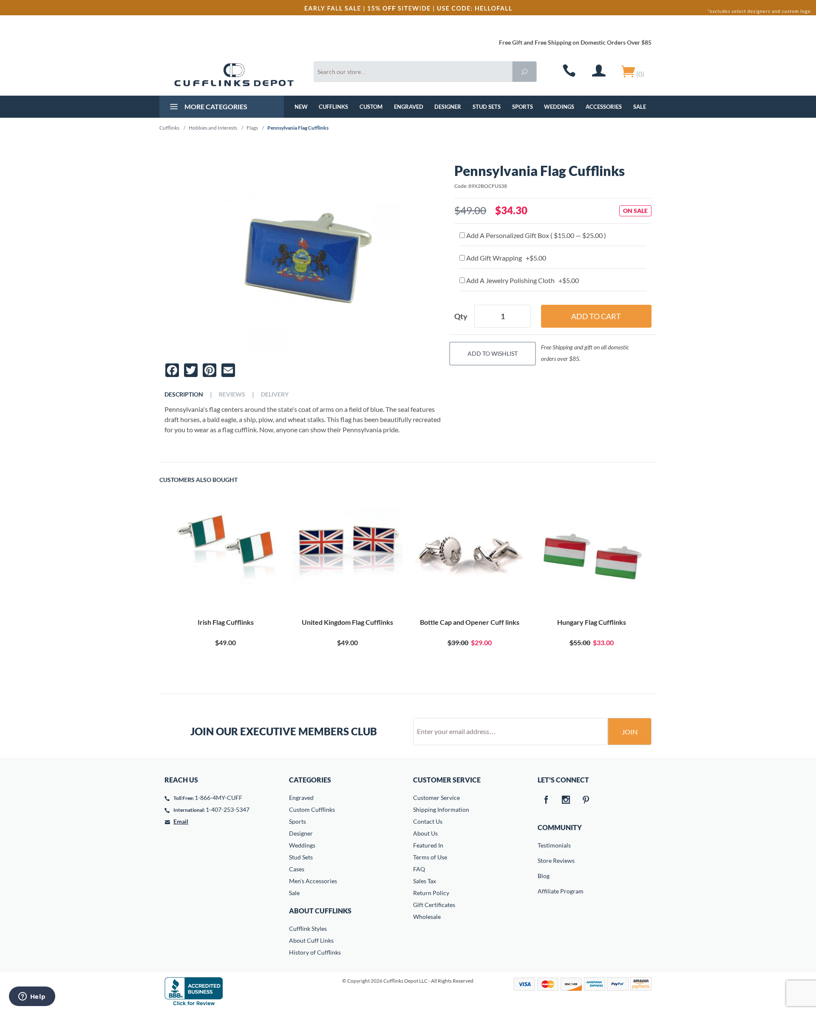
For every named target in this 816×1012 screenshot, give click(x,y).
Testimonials (544, 845)
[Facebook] (546, 800)
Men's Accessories (313, 880)
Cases (296, 869)
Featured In (428, 845)
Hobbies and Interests (213, 128)
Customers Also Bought (198, 479)
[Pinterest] (586, 800)
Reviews (232, 394)
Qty (461, 316)
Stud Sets (487, 106)
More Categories (215, 106)
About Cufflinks (320, 911)
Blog (544, 875)
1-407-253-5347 (227, 809)
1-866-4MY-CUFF (218, 797)
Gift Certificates (434, 904)
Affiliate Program (544, 891)
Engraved (408, 106)
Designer (447, 106)
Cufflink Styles (308, 928)
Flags (252, 128)
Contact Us (427, 821)
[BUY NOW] (225, 557)
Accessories (604, 106)
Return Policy (431, 892)
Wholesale (427, 916)
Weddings (559, 106)
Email (180, 821)
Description (183, 394)
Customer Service (436, 797)
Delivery (275, 394)
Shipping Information (441, 809)
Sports (522, 106)
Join (630, 732)
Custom (371, 106)
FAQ (419, 869)
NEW (301, 106)
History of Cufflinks (315, 952)
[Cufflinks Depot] (234, 74)
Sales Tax (424, 880)
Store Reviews (544, 860)
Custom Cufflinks (312, 809)
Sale (639, 106)
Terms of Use (430, 857)
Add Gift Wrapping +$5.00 (505, 258)
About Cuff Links (311, 940)
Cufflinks (333, 106)
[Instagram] (566, 800)
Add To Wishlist (493, 353)
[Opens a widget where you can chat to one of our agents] (31, 997)
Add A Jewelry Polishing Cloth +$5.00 (522, 280)
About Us (425, 833)
